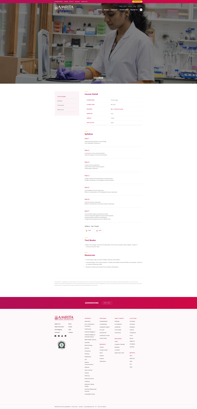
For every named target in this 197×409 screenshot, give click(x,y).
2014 (100, 230)
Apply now (57, 324)
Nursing (87, 372)
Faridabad (132, 344)
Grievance (81, 406)
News (120, 6)
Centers (102, 347)
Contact (139, 6)
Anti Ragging (58, 329)
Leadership (117, 327)
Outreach (57, 332)
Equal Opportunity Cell (89, 406)
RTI (95, 406)
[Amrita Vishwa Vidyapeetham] (64, 7)
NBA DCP (132, 358)
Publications (103, 361)
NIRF (131, 361)
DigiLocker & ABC (119, 352)
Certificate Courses (105, 335)
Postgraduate (103, 324)
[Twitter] (59, 336)
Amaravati (132, 324)
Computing (87, 351)
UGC (131, 364)
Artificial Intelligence (90, 331)
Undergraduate (103, 321)
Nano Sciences (88, 370)
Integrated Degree (105, 327)
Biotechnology (88, 345)
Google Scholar (104, 350)
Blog (125, 6)
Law (86, 359)
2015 (89, 230)
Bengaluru (132, 327)
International (59, 1)
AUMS (116, 341)
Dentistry (87, 353)
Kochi (131, 335)
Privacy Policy (74, 406)
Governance (118, 332)
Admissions (137, 1)
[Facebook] (55, 336)
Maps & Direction (59, 326)
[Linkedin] (65, 336)
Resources (60, 109)
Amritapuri (132, 321)
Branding (117, 347)
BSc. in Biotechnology (94, 80)
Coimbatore (133, 332)
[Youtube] (62, 336)
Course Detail (61, 96)
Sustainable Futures (90, 394)
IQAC (131, 355)
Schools (77, 1)
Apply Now (107, 302)
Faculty (71, 1)
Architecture (88, 329)
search (141, 9)
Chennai (132, 329)
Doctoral (102, 329)
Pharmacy (87, 375)
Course (103, 80)
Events (130, 6)
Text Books (60, 105)
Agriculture (87, 321)
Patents (102, 355)
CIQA (131, 367)
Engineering (88, 356)
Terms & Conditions (102, 406)
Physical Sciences (89, 378)
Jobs (134, 6)
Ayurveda (87, 342)
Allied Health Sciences (90, 339)
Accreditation (118, 324)
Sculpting (87, 381)
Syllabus (59, 101)
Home (86, 80)
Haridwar (132, 346)
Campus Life (84, 1)
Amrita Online (103, 338)
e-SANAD (117, 350)
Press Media (118, 329)
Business (87, 348)
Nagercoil (132, 341)
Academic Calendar (120, 344)
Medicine (87, 367)
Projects (102, 358)
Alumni (66, 1)
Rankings (117, 321)
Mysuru (131, 338)
